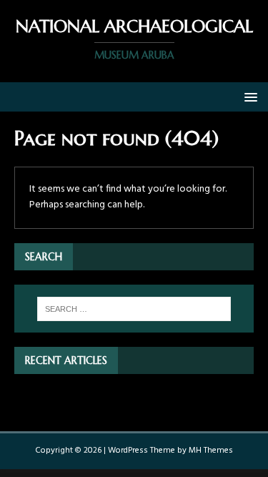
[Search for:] (134, 309)
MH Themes (211, 450)
